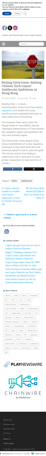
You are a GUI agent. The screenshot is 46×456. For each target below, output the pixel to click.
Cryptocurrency (24, 304)
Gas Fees (34, 322)
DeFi (6, 313)
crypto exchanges (11, 308)
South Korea (23, 344)
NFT (25, 335)
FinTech (25, 322)
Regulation (34, 335)
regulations (9, 339)
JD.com (9, 113)
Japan (13, 330)
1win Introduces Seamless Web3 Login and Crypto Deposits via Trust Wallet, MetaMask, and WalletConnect (23, 272)
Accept (7, 13)
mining (18, 335)
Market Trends (32, 330)
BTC (6, 300)
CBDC (13, 300)
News (34, 98)
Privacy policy (9, 443)
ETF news (7, 433)
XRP (6, 352)
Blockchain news (9, 429)
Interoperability (19, 326)
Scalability (28, 339)
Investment (31, 326)
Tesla (15, 348)
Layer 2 (21, 330)
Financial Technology (12, 322)
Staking (7, 348)
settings (26, 9)
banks (16, 295)
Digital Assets (16, 313)
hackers (7, 326)
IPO (6, 330)
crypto (29, 300)
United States (25, 348)
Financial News (29, 317)
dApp (22, 308)
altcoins (7, 295)
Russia (19, 339)
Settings (17, 13)
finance (17, 317)
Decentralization (33, 308)
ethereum (8, 317)
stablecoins (26, 180)
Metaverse (8, 335)
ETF (36, 313)
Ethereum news (9, 424)
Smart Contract (10, 344)
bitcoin (24, 295)
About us (7, 439)
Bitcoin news (8, 420)
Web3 (36, 348)
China (14, 180)
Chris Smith (24, 98)
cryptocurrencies (10, 304)
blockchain (34, 295)
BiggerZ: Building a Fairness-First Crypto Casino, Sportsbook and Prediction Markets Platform (21, 255)
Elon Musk (28, 313)
